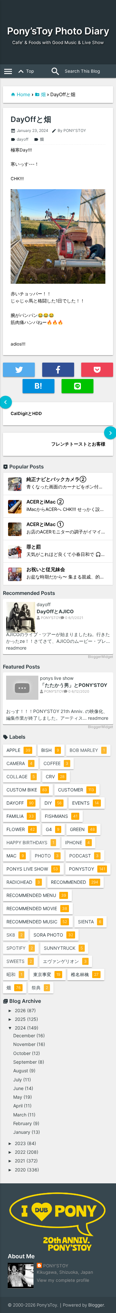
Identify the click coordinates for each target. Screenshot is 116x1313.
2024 (20, 1028)
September (25, 1062)
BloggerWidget (100, 656)
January (21, 1132)
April (18, 1105)
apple (18, 750)
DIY (53, 803)
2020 (20, 1169)
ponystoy (87, 869)
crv (55, 776)
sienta (89, 921)
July (17, 1079)
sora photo (53, 935)
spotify (19, 948)
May (17, 1097)
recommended (74, 882)
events (85, 803)
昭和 (14, 974)
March (19, 1114)
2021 (20, 1160)
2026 (20, 1010)
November (24, 1044)
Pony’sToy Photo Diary (58, 31)
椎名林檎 (85, 974)
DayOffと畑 (31, 120)
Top (25, 71)
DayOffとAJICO (55, 611)
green (82, 829)
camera (19, 763)
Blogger (96, 1305)
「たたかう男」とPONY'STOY (73, 685)
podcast (84, 855)
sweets (19, 961)
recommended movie (36, 908)
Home (23, 94)
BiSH (50, 750)
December (24, 1035)
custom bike (26, 789)
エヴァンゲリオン (65, 961)
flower (20, 829)
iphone (77, 842)
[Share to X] (19, 370)
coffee (56, 763)
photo (47, 855)
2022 (20, 1152)
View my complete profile (63, 1280)
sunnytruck (63, 948)
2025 (20, 1019)
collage (20, 776)
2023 (20, 1143)
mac (15, 855)
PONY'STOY (55, 1265)
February (22, 1123)
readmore (16, 648)
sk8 (14, 935)
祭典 (40, 987)
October (22, 1053)
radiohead (23, 882)
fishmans (61, 816)
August (20, 1070)
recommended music (36, 921)
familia (20, 816)
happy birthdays (30, 842)
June (18, 1088)
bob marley (87, 750)
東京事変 (46, 974)
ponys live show (56, 678)
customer (76, 789)
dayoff (19, 139)
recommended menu (36, 895)
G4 (52, 829)
